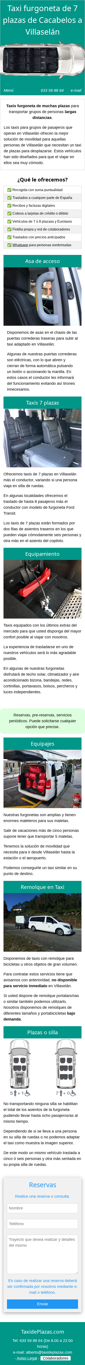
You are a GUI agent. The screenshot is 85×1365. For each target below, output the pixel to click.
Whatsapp (20, 245)
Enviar (42, 1304)
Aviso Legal (27, 1358)
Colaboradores (56, 1358)
